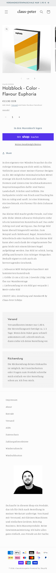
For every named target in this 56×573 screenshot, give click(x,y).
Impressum (12, 399)
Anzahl (5, 110)
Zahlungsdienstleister (17, 441)
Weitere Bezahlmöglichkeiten (28, 144)
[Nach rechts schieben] (34, 78)
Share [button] (9, 153)
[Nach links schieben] (21, 78)
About (9, 406)
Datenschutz (12, 434)
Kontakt (10, 413)
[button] (6, 11)
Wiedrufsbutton (14, 455)
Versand (14, 105)
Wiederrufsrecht (14, 448)
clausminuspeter (22, 568)
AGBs (8, 427)
